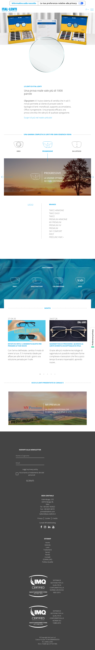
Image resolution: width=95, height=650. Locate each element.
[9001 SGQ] (38, 586)
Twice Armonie (56, 210)
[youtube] (53, 527)
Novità (47, 554)
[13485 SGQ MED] (38, 617)
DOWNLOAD (47, 559)
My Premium (55, 222)
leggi (30, 205)
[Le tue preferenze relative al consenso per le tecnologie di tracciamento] (92, 338)
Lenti (47, 547)
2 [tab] (44, 374)
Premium (53, 228)
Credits (55, 518)
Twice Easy (54, 213)
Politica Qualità (47, 562)
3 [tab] (47, 374)
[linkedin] (49, 527)
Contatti (47, 557)
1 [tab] (40, 374)
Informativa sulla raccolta (24, 3)
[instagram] (45, 527)
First (51, 234)
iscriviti (30, 481)
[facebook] (41, 527)
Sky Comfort (55, 231)
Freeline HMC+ (56, 237)
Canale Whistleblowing (47, 523)
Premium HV (55, 225)
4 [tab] (51, 374)
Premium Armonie (58, 219)
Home (47, 542)
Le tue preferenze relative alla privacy (58, 3)
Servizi (47, 552)
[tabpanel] (27, 344)
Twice (52, 216)
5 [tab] (55, 374)
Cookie (47, 518)
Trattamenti (47, 550)
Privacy (40, 518)
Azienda (47, 545)
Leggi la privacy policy (30, 469)
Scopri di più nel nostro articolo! (38, 117)
